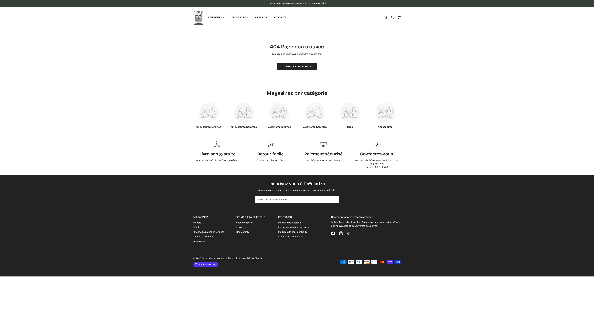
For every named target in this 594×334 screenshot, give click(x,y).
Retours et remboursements (293, 227)
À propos (241, 227)
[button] (399, 17)
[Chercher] (385, 17)
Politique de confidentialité (292, 232)
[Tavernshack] (198, 17)
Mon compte (242, 232)
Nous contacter (244, 222)
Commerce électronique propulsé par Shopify (239, 258)
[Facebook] (333, 233)
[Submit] (334, 199)
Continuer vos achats (297, 66)
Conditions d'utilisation (290, 236)
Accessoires (200, 241)
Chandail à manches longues (208, 232)
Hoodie (197, 222)
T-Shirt (197, 227)
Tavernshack (208, 258)
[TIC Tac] (349, 233)
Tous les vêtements (203, 236)
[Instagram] (341, 233)
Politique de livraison (289, 222)
